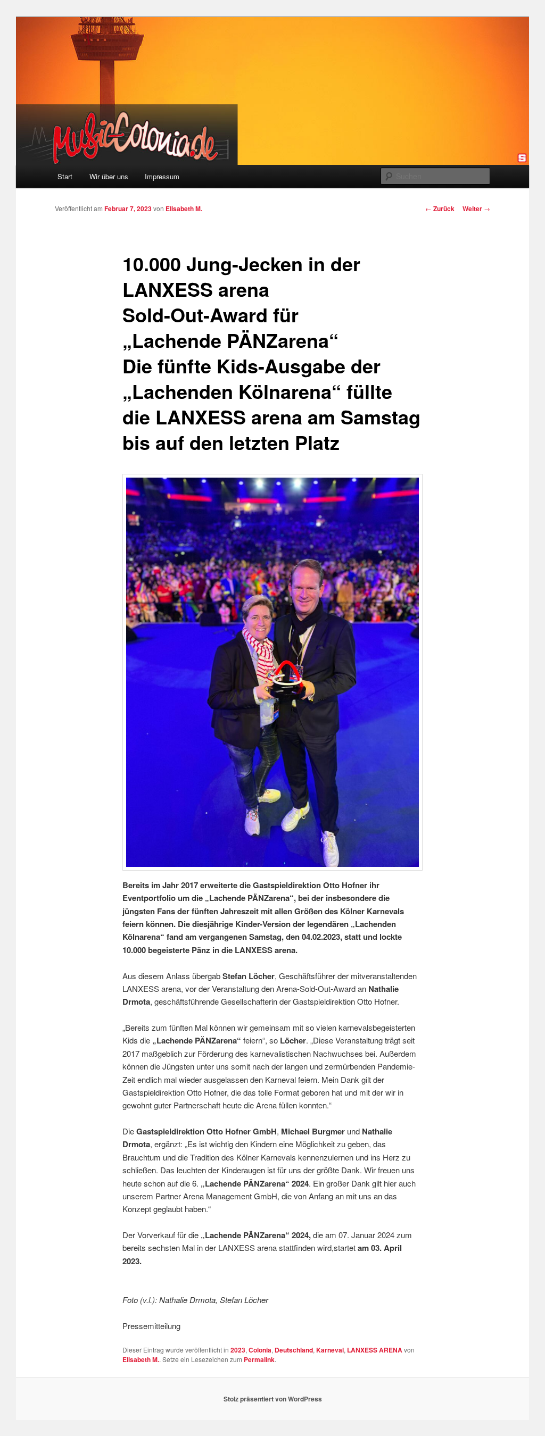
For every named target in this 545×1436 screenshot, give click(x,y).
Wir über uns (108, 176)
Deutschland (294, 1350)
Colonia (260, 1350)
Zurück (440, 208)
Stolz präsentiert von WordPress (273, 1399)
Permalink (259, 1359)
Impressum (162, 176)
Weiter (476, 208)
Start (64, 176)
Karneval (330, 1350)
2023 (237, 1350)
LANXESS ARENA (374, 1350)
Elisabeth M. (184, 208)
